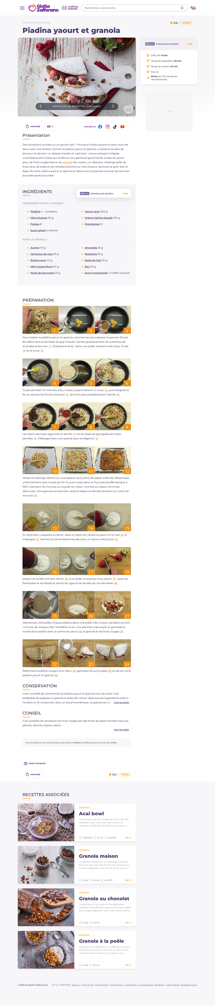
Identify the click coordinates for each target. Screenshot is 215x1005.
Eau (87, 266)
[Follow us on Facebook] (100, 126)
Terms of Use (88, 985)
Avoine (34, 247)
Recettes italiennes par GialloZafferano (53, 8)
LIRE (127, 838)
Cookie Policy (130, 985)
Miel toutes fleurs (41, 266)
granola (67, 162)
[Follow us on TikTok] (115, 126)
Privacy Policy (116, 985)
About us (76, 985)
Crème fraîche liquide (99, 217)
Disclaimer (159, 985)
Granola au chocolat (104, 898)
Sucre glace (37, 230)
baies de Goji (93, 260)
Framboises (92, 224)
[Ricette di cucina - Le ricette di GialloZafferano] (193, 8)
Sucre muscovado (96, 272)
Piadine (35, 211)
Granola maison (98, 856)
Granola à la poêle (101, 941)
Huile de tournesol (42, 272)
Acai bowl (91, 813)
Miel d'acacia (38, 217)
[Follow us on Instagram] (108, 126)
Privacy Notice (102, 985)
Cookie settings (146, 985)
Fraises (34, 224)
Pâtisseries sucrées (37, 22)
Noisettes (91, 254)
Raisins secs (38, 260)
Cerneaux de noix (41, 254)
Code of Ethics (172, 985)
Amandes (91, 247)
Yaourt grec (92, 211)
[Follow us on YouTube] (123, 126)
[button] (119, 702)
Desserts (84, 807)
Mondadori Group (188, 985)
